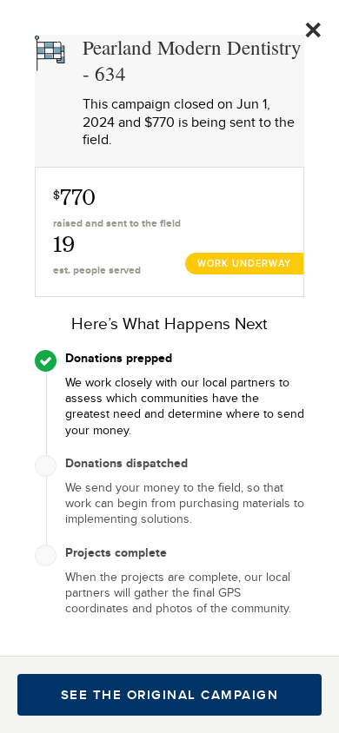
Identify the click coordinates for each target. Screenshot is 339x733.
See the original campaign (170, 694)
